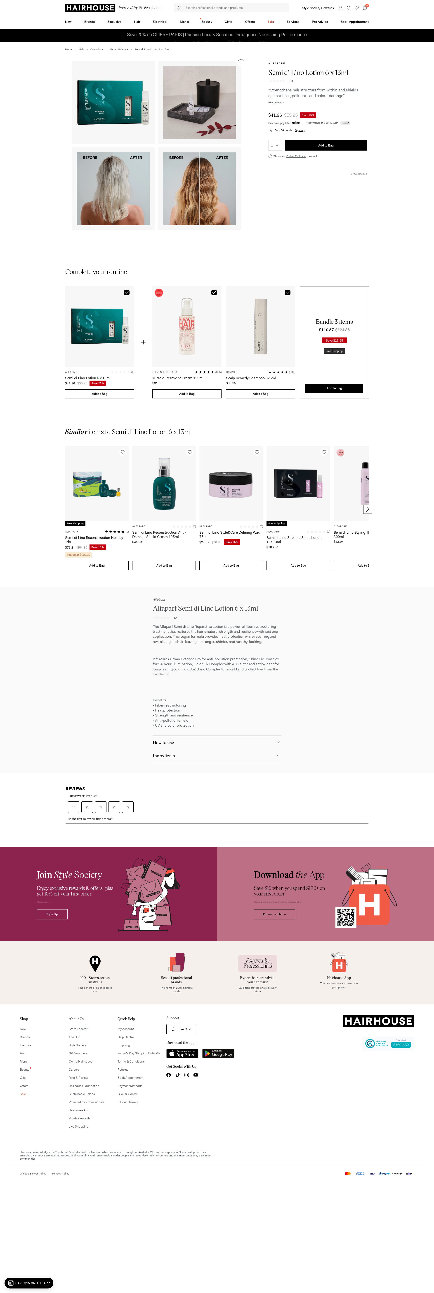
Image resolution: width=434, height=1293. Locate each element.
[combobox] (275, 145)
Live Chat (185, 1029)
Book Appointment (355, 22)
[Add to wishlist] (240, 61)
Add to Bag (326, 145)
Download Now (274, 914)
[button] (113, 102)
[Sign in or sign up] (340, 8)
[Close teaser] (409, 1288)
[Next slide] (367, 509)
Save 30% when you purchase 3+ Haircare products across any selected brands (193, 35)
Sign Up (52, 914)
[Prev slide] (66, 509)
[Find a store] (348, 8)
